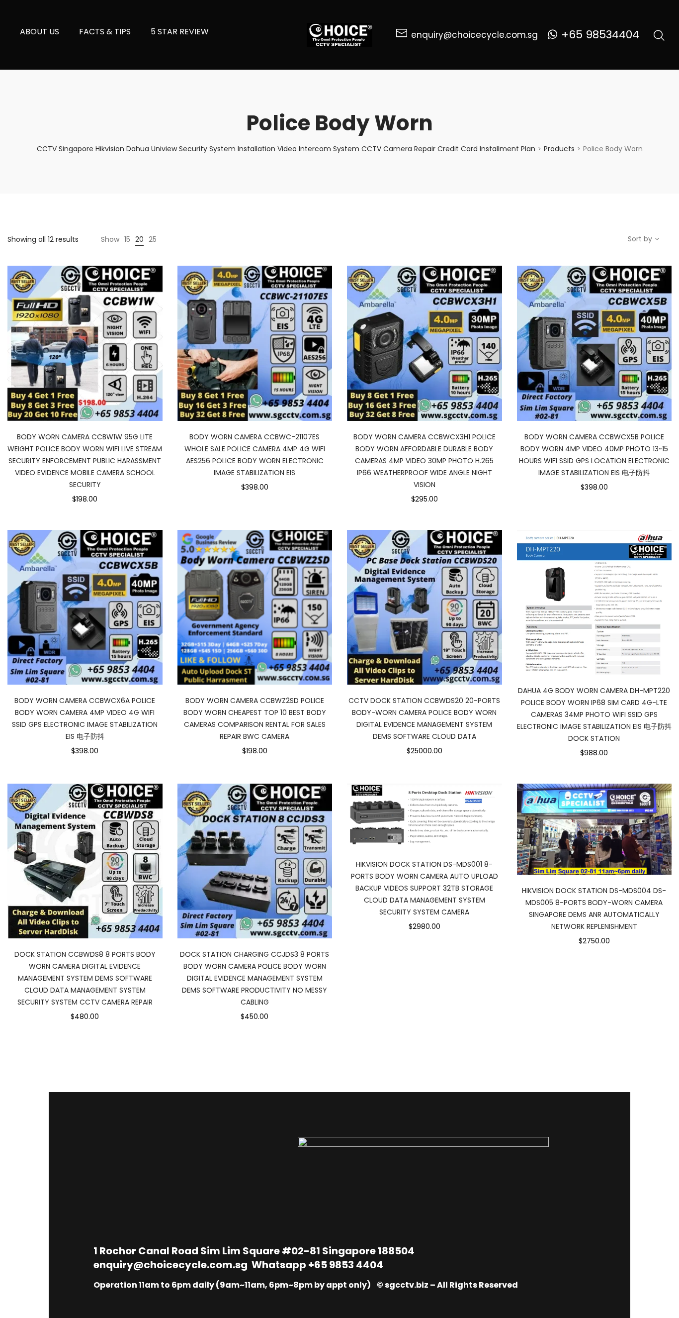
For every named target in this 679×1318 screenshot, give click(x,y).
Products (559, 149)
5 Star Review (180, 31)
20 (139, 239)
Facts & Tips (105, 31)
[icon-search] (659, 34)
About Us (39, 31)
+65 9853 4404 (345, 1265)
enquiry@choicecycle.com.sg (170, 1265)
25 (153, 239)
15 (127, 239)
